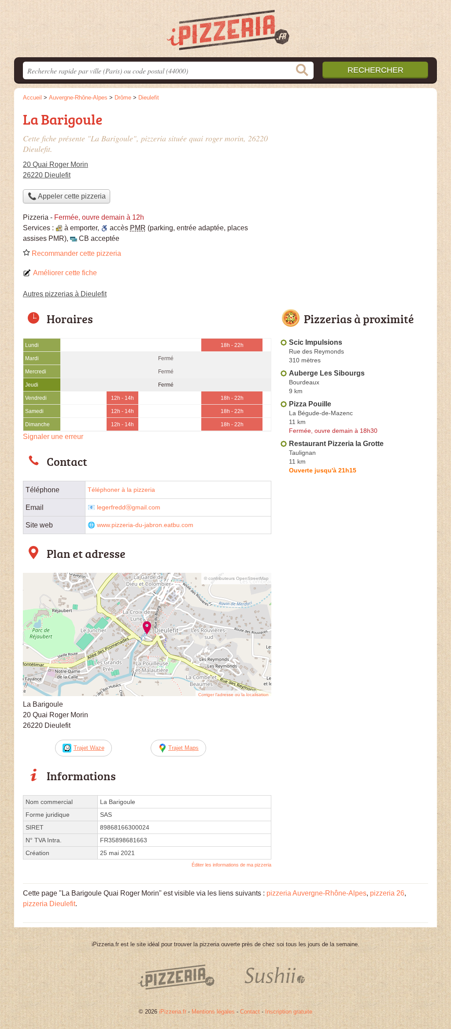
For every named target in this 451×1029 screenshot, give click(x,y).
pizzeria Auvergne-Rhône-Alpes (316, 893)
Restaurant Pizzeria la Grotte (336, 443)
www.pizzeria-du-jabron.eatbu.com (145, 525)
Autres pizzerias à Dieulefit (65, 294)
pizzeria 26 (387, 893)
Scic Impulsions (315, 342)
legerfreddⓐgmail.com (128, 507)
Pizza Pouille (310, 404)
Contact (250, 1011)
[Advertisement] (354, 170)
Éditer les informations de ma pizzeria (231, 864)
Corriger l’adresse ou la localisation (233, 694)
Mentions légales (213, 1011)
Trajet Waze (89, 748)
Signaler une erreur (53, 436)
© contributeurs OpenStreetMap (236, 578)
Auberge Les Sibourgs (327, 373)
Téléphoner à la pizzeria (121, 490)
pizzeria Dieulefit (49, 903)
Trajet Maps (183, 748)
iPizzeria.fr (172, 1011)
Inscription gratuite (288, 1011)
